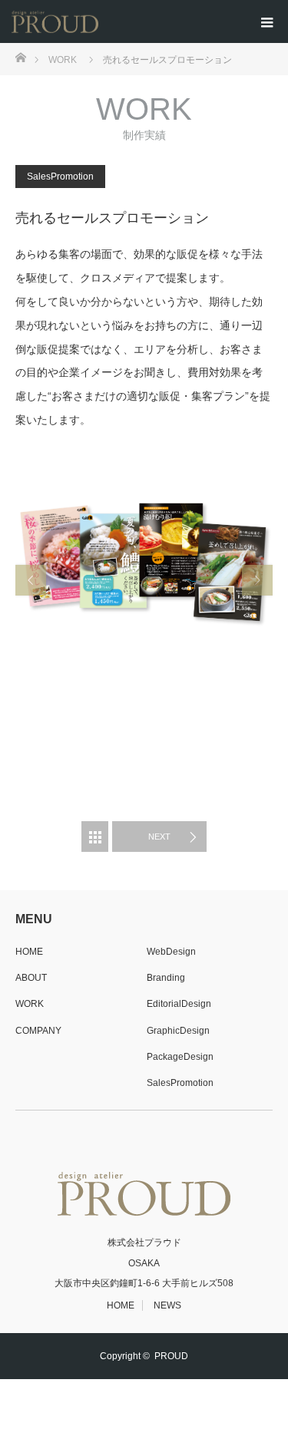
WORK (29, 1003)
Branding (166, 977)
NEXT (159, 836)
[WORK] (94, 836)
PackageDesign (180, 1056)
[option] (144, 580)
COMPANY (38, 1030)
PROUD (171, 1356)
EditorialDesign (179, 1003)
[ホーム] (20, 56)
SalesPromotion (60, 176)
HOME (29, 951)
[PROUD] (98, 22)
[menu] (266, 21)
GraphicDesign (178, 1030)
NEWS (167, 1305)
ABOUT (31, 977)
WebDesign (171, 951)
